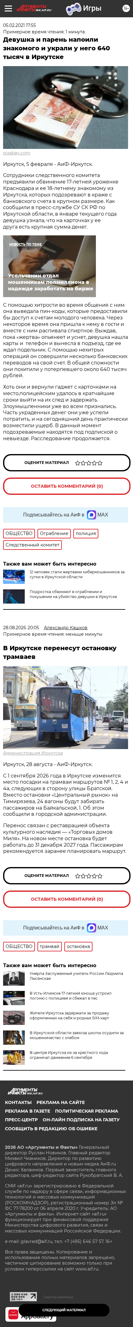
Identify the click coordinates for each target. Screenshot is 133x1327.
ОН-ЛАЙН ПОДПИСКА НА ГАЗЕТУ (81, 1120)
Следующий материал (64, 1310)
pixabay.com (16, 153)
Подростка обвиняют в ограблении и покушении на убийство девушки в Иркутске (73, 594)
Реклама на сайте (60, 1102)
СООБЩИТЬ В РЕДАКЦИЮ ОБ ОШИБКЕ (51, 1128)
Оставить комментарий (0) (67, 486)
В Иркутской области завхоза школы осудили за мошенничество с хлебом (77, 1035)
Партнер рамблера (58, 1297)
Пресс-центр (21, 1120)
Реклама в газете (27, 1111)
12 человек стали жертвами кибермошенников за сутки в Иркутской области (77, 574)
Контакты (18, 1102)
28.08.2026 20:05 (21, 627)
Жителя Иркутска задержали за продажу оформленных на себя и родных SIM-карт (69, 1015)
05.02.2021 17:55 (19, 25)
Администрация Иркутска (33, 753)
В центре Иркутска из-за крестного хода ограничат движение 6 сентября (69, 1055)
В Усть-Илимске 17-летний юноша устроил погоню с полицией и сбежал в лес (71, 996)
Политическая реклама (86, 1111)
